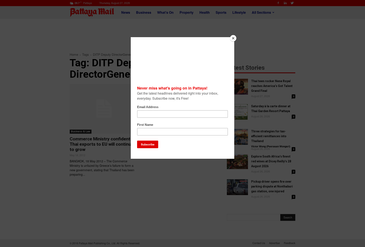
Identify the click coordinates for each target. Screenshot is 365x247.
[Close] (233, 38)
